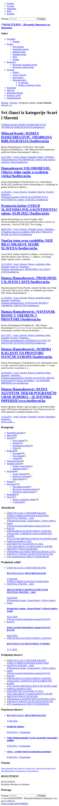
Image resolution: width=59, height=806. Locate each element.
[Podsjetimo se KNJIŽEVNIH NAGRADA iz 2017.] (31, 551)
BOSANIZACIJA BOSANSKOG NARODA (28, 644)
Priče (15, 57)
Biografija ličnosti (15, 93)
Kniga (40, 229)
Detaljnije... (50, 157)
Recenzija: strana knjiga (23, 67)
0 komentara (25, 732)
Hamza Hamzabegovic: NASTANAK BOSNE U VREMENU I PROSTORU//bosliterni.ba (28, 315)
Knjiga (10, 44)
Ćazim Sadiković (33, 771)
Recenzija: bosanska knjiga (25, 64)
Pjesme (16, 59)
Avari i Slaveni (19, 75)
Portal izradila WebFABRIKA (14, 803)
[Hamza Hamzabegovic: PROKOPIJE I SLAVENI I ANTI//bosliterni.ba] (29, 272)
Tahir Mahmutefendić (8, 771)
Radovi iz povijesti (21, 476)
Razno (40, 157)
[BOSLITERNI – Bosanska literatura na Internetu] (29, 27)
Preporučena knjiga (21, 445)
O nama (10, 6)
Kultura (10, 451)
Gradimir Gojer (30, 768)
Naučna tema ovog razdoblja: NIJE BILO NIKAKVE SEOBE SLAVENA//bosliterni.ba (27, 244)
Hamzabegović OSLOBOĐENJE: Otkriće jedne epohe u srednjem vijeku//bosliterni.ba (26, 172)
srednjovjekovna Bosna (43, 768)
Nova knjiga (18, 46)
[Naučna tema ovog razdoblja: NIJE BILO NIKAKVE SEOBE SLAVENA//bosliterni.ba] (29, 234)
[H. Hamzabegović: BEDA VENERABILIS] (28, 556)
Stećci (9, 497)
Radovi (16, 72)
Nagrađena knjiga (21, 49)
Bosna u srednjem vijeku (29, 85)
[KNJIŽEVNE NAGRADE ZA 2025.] (25, 544)
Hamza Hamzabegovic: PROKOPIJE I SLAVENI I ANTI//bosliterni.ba (29, 280)
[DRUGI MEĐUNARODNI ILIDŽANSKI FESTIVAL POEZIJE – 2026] (32, 518)
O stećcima (23, 82)
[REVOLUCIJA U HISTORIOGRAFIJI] (26, 513)
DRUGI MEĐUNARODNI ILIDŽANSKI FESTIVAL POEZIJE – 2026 (27, 591)
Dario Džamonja (19, 768)
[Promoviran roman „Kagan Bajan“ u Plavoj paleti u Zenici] (32, 523)
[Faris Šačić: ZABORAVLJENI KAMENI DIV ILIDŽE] (32, 536)
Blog (9, 11)
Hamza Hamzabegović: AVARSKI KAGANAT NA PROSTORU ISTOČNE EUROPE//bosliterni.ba (26, 353)
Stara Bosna (18, 77)
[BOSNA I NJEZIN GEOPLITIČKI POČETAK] (30, 554)
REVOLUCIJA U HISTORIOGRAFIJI (26, 573)
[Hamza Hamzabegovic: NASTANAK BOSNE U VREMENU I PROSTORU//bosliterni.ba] (29, 305)
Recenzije (11, 62)
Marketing (11, 8)
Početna (10, 3)
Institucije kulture (15, 726)
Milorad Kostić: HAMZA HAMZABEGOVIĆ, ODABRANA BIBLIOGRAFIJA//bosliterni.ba (26, 137)
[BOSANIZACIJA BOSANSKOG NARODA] (29, 531)
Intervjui (10, 90)
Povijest (10, 70)
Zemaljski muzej (21, 771)
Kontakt (10, 14)
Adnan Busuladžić (7, 768)
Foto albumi (18, 456)
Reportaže (11, 88)
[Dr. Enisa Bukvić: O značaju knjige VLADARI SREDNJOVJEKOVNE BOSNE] (32, 549)
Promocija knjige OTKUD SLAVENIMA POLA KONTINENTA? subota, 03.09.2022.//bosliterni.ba (29, 209)
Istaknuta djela (19, 52)
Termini (16, 41)
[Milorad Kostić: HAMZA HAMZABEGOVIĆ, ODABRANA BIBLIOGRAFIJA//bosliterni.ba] (29, 127)
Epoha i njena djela (21, 466)
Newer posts (8, 422)
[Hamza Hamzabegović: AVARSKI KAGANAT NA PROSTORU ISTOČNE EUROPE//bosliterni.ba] (29, 343)
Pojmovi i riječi (14, 95)
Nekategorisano (14, 98)
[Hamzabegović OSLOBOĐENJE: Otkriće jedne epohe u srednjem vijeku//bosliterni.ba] (29, 162)
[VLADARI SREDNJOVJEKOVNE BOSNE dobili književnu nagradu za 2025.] (32, 541)
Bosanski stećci (19, 80)
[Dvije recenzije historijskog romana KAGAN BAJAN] (32, 528)
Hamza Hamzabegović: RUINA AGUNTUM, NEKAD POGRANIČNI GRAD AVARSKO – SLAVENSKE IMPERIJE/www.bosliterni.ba (28, 395)
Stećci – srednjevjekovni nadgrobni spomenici (29, 751)
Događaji (11, 39)
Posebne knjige (19, 54)
